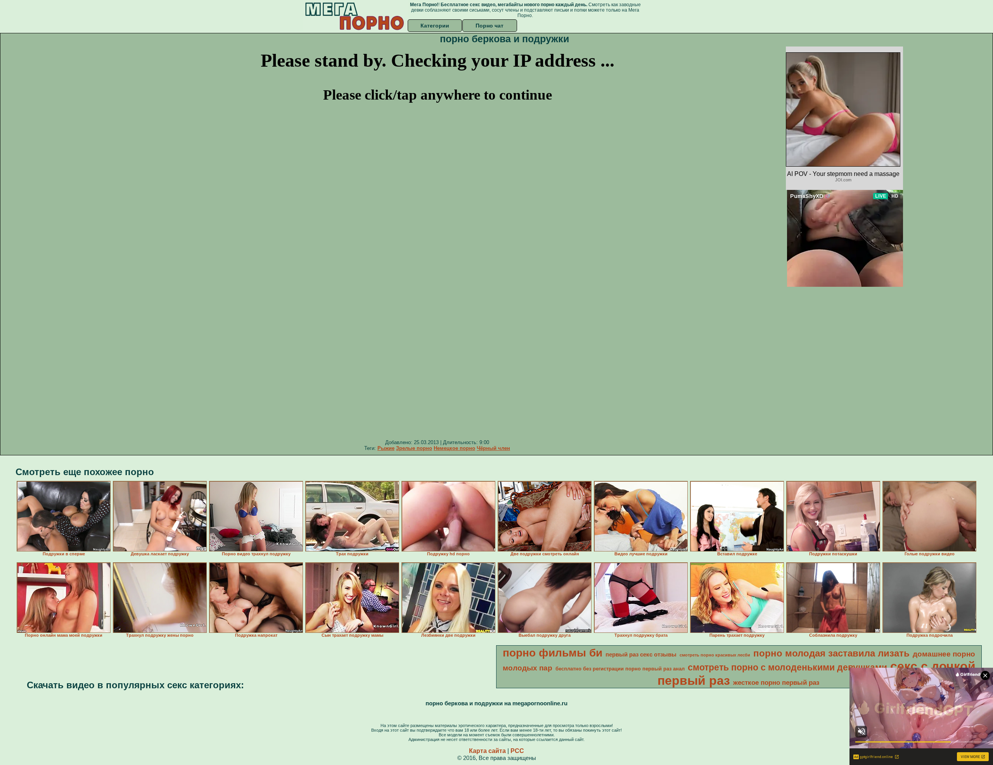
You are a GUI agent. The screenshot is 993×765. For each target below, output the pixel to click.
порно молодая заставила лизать (831, 653)
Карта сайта (487, 751)
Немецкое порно (454, 448)
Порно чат (489, 25)
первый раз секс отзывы (640, 654)
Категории (434, 25)
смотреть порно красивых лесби (715, 655)
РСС (517, 751)
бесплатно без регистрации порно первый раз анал (620, 669)
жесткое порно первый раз (776, 682)
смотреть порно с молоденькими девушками (787, 667)
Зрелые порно (414, 448)
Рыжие (385, 448)
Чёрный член (493, 448)
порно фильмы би (552, 653)
